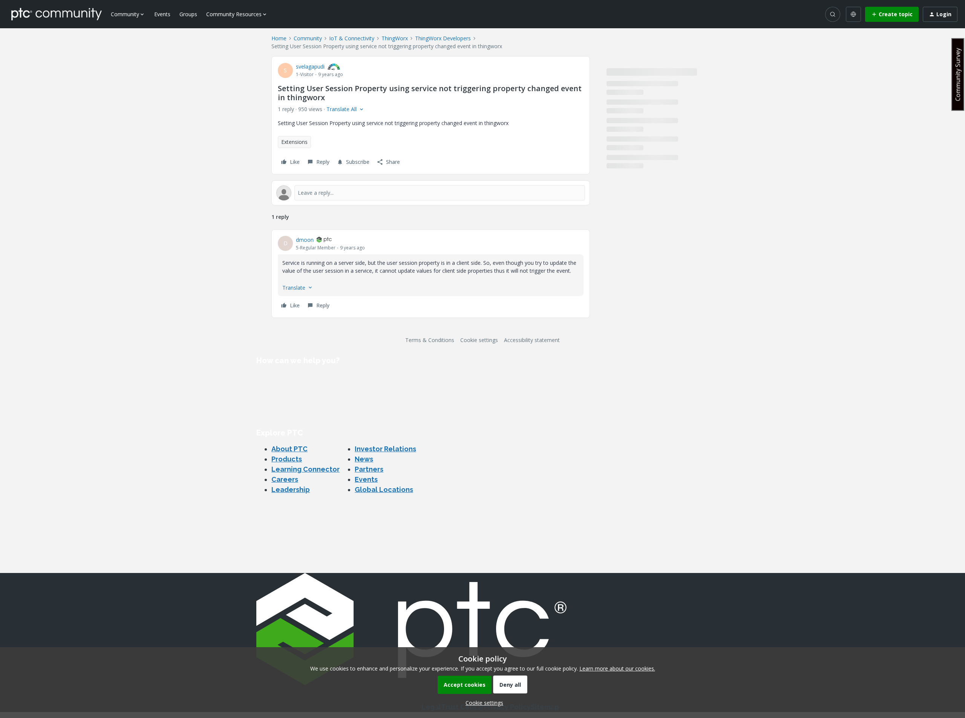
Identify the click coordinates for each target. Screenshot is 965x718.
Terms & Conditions (429, 340)
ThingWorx (394, 38)
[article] (431, 274)
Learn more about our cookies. (617, 668)
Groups (188, 14)
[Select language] (853, 14)
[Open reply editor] (431, 193)
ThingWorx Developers (443, 38)
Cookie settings (479, 340)
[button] (892, 14)
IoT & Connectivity (351, 38)
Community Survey (958, 74)
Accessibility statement (532, 340)
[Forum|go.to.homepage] (56, 14)
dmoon (305, 239)
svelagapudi (310, 66)
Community (308, 38)
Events (162, 14)
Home (278, 38)
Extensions (294, 141)
